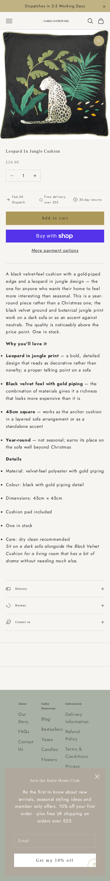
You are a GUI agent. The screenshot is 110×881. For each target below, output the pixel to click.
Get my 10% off (55, 860)
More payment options (55, 250)
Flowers (49, 759)
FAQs (23, 731)
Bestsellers (52, 729)
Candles (49, 749)
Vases (47, 739)
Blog (45, 719)
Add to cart (55, 218)
